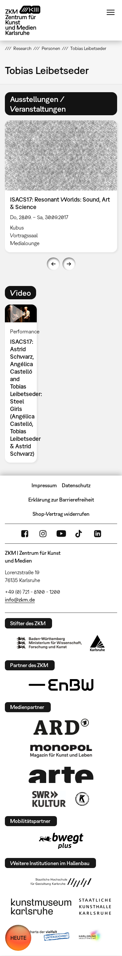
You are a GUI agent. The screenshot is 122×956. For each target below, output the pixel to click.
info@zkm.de (20, 599)
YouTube (61, 534)
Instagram (42, 534)
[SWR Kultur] (49, 799)
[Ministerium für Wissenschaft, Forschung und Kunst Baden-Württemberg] (49, 643)
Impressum (44, 485)
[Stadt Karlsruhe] (97, 643)
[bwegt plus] (61, 841)
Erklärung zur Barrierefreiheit (61, 500)
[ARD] (61, 727)
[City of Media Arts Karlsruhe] (90, 936)
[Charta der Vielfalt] (44, 936)
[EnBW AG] (61, 685)
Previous (53, 263)
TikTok (79, 534)
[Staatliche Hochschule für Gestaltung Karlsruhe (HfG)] (61, 882)
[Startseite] (27, 20)
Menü (110, 12)
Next (68, 263)
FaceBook (24, 534)
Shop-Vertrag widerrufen (61, 514)
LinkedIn (97, 534)
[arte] (61, 775)
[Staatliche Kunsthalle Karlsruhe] (95, 907)
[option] (23, 383)
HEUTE (18, 938)
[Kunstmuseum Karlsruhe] (41, 907)
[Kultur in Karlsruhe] (82, 799)
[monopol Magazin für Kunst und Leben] (61, 750)
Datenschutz (76, 485)
